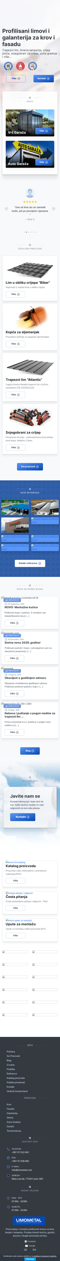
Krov (9, 1104)
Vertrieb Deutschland (17, 1091)
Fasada (10, 1109)
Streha (10, 1118)
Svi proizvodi (28, 466)
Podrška (11, 1069)
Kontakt (42, 78)
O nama (11, 1065)
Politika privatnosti (16, 1082)
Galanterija (12, 1113)
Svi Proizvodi (13, 1056)
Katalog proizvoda (16, 1078)
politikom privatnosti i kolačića (45, 1256)
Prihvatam (30, 1259)
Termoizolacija (14, 1131)
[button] (6, 208)
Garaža (10, 1126)
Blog (28, 750)
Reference (12, 1074)
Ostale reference (28, 563)
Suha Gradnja (14, 1122)
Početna (11, 1052)
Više (14, 78)
